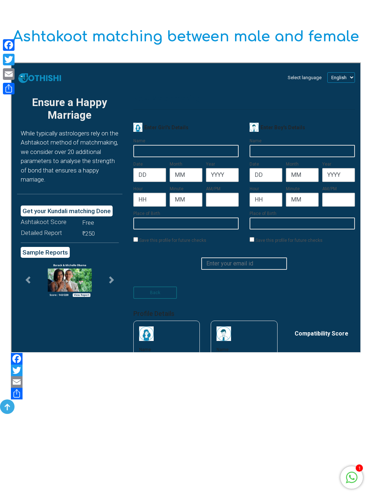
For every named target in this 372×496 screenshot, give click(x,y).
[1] (351, 477)
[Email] (186, 382)
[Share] (186, 393)
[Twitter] (186, 370)
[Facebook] (186, 359)
